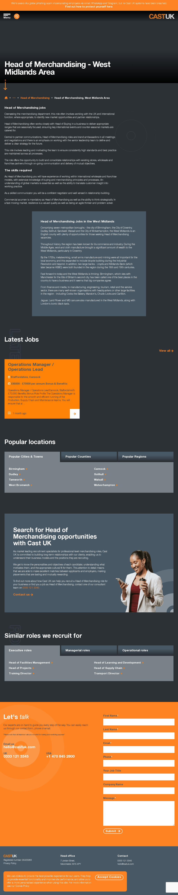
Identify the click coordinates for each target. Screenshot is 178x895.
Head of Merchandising (35, 98)
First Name (110, 716)
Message (109, 798)
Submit (111, 831)
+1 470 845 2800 (60, 756)
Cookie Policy (22, 886)
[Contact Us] (16, 16)
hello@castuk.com (19, 747)
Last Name (110, 730)
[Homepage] (162, 16)
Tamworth (15, 480)
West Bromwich (19, 485)
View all (164, 351)
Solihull (99, 474)
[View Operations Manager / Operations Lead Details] (75, 414)
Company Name (113, 785)
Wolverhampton (104, 485)
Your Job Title (112, 771)
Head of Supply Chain (108, 668)
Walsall (98, 480)
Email (107, 743)
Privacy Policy (9, 863)
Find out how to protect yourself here (88, 7)
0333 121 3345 (31, 588)
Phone (107, 757)
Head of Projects (20, 668)
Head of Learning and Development (117, 663)
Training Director (20, 673)
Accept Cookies (109, 877)
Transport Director (107, 673)
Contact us (21, 594)
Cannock (100, 469)
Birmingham (17, 469)
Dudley (13, 474)
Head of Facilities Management (29, 663)
